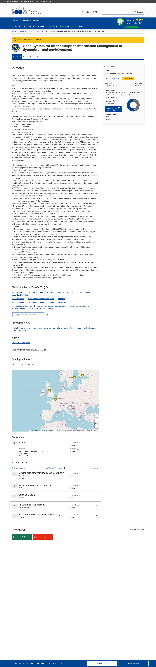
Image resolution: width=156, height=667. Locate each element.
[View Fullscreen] (96, 415)
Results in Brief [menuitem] (28, 57)
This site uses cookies (22, 663)
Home (15, 26)
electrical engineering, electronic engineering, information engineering (63, 306)
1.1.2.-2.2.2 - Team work (21, 343)
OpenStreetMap (44, 430)
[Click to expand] (97, 474)
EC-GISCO (61, 430)
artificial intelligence (65, 292)
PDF (44, 537)
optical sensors (48, 308)
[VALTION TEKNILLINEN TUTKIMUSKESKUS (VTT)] (82, 375)
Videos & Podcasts (56, 26)
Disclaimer (95, 430)
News (67, 26)
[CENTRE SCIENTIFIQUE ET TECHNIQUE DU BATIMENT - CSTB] (55, 399)
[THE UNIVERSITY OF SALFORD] (49, 390)
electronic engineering (20, 308)
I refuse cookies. (133, 663)
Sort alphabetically (19, 468)
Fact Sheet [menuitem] (17, 57)
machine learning (83, 292)
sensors (35, 308)
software (61, 299)
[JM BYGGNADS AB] (74, 377)
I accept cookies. (102, 663)
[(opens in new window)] (29, 10)
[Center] (96, 423)
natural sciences (18, 292)
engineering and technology (22, 306)
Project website (113, 78)
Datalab (74, 26)
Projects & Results (40, 26)
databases (62, 302)
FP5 (38, 31)
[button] (95, 12)
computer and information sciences (41, 292)
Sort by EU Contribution (55, 468)
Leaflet (31, 430)
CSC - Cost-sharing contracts (23, 365)
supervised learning (20, 295)
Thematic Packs (25, 26)
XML (23, 537)
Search (81, 26)
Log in (86, 12)
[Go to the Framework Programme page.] (16, 48)
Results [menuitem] (39, 57)
